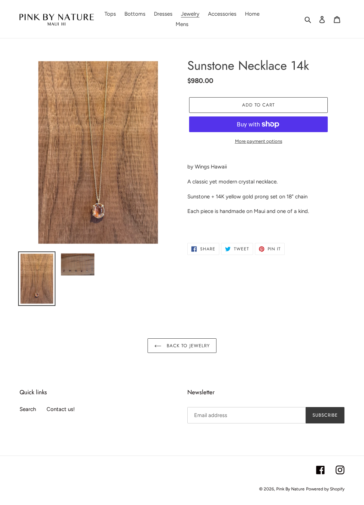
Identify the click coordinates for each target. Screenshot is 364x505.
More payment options (258, 141)
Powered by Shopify (325, 488)
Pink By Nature (290, 488)
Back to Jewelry (187, 345)
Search (28, 409)
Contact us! (61, 409)
